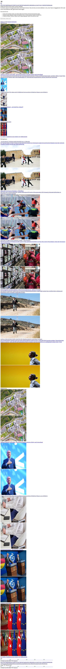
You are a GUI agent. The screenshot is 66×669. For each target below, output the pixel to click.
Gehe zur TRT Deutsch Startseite (8, 22)
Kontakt (9, 663)
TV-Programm (4, 663)
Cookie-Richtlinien (42, 663)
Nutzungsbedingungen (18, 663)
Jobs (12, 663)
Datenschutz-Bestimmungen (31, 663)
